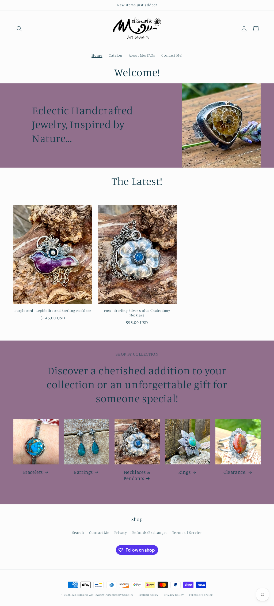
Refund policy (148, 595)
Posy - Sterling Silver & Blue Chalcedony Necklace (137, 312)
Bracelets (33, 472)
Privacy (120, 532)
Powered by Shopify (119, 595)
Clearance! (234, 472)
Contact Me (99, 532)
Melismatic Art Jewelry (88, 595)
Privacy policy (174, 595)
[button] (19, 29)
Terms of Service (187, 532)
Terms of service (200, 595)
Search (78, 532)
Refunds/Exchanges (150, 532)
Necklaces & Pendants (137, 475)
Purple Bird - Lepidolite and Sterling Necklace (52, 310)
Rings (184, 472)
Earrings (83, 472)
